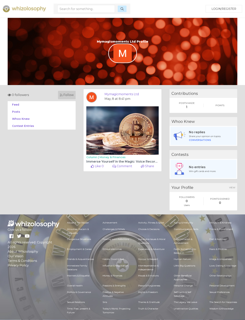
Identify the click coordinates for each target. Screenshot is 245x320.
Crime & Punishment (221, 229)
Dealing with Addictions (116, 239)
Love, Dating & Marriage (222, 265)
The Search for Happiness (223, 302)
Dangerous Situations (79, 239)
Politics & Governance (79, 292)
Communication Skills (186, 229)
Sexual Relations (76, 302)
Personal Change (183, 285)
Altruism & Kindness (220, 222)
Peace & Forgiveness (149, 285)
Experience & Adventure (151, 249)
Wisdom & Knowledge (221, 308)
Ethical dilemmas (112, 249)
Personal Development (222, 285)
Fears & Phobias (218, 249)
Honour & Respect (148, 259)
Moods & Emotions (148, 275)
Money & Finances (113, 157)
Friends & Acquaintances (80, 259)
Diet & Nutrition (218, 239)
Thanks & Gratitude (149, 302)
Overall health (75, 285)
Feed (15, 104)
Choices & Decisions (148, 229)
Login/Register (224, 9)
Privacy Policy (18, 265)
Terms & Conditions (22, 261)
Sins (105, 302)
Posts (16, 111)
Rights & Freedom (148, 292)
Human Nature (182, 259)
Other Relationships (220, 275)
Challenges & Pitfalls (114, 229)
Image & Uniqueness (220, 259)
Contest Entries (23, 126)
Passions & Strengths (114, 285)
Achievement (110, 222)
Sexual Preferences (219, 292)
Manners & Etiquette (78, 275)
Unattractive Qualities (186, 308)
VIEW (232, 187)
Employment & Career (79, 249)
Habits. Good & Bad (113, 259)
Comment (124, 166)
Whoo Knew (21, 119)
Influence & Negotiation (115, 265)
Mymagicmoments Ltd (122, 94)
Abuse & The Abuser (78, 222)
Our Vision (15, 256)
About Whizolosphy (23, 251)
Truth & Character (148, 308)
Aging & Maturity (183, 222)
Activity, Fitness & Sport (151, 222)
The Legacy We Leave (185, 302)
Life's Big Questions (184, 265)
